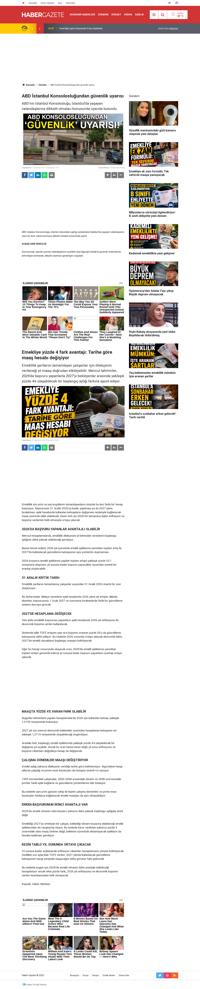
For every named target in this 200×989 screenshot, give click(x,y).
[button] (108, 175)
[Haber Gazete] (43, 14)
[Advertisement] (100, 58)
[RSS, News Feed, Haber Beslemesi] (174, 975)
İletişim (95, 975)
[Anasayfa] (23, 3)
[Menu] (154, 15)
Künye (86, 975)
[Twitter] (31, 175)
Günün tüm (168, 28)
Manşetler (33, 3)
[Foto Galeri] (176, 2)
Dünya (128, 14)
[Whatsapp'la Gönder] (44, 175)
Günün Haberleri (47, 3)
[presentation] (32, 28)
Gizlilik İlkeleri (109, 975)
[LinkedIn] (38, 175)
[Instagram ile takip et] (167, 975)
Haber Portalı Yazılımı (37, 984)
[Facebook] (25, 175)
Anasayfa (74, 975)
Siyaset (116, 14)
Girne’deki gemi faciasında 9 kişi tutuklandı (80, 28)
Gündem (103, 14)
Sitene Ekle (70, 3)
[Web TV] (169, 2)
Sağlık (139, 14)
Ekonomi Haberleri (82, 14)
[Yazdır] (52, 175)
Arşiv (60, 3)
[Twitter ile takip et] (160, 975)
